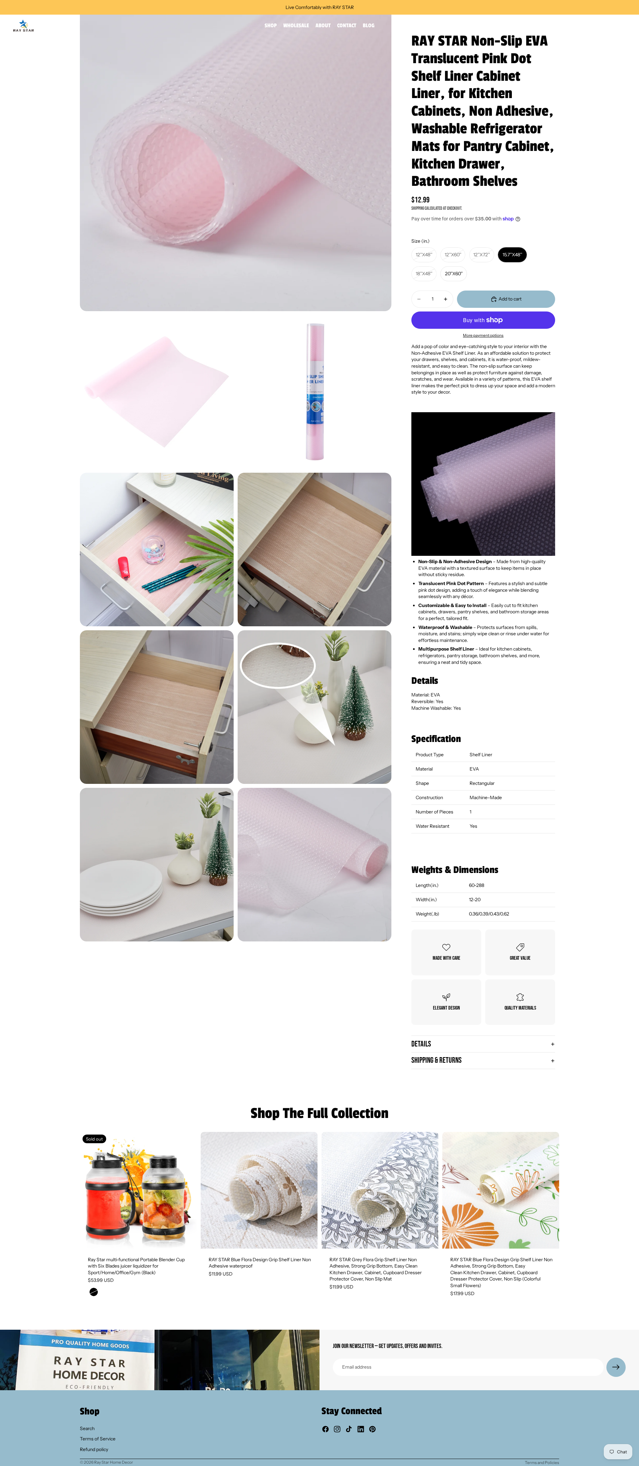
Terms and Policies (542, 1462)
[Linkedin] (361, 1429)
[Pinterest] (372, 1429)
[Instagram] (337, 1429)
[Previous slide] (90, 1190)
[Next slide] (187, 1190)
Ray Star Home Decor (113, 1462)
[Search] (592, 25)
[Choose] (307, 1238)
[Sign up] (616, 1367)
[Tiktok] (349, 1429)
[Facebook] (325, 1429)
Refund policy (94, 1449)
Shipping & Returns (436, 1060)
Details (421, 1044)
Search (87, 1428)
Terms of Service (97, 1439)
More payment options (483, 335)
